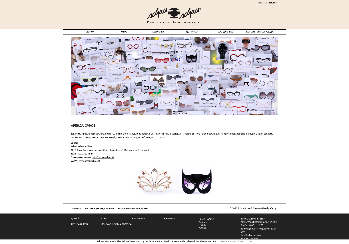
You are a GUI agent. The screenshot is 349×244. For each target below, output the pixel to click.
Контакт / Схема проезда (259, 32)
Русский (202, 228)
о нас (124, 32)
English (273, 3)
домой (90, 32)
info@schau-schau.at (103, 157)
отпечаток (76, 208)
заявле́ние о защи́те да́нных (133, 208)
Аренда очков (225, 32)
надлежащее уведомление (99, 208)
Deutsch (262, 3)
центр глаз (192, 32)
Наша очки (158, 32)
